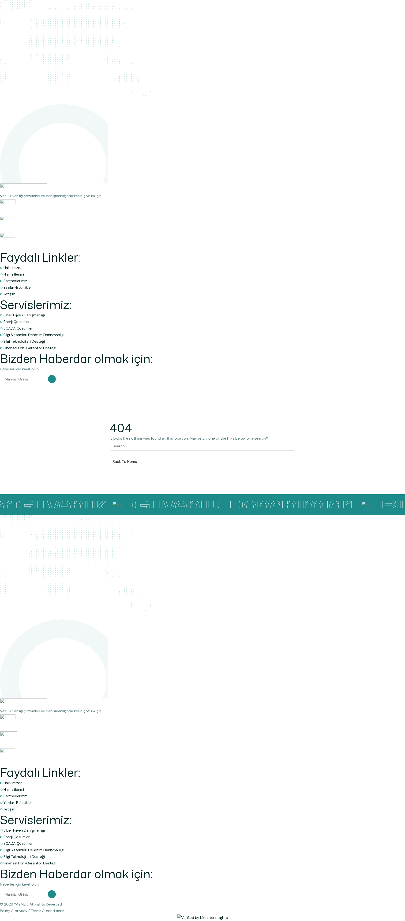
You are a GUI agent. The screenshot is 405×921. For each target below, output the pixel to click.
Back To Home (125, 461)
